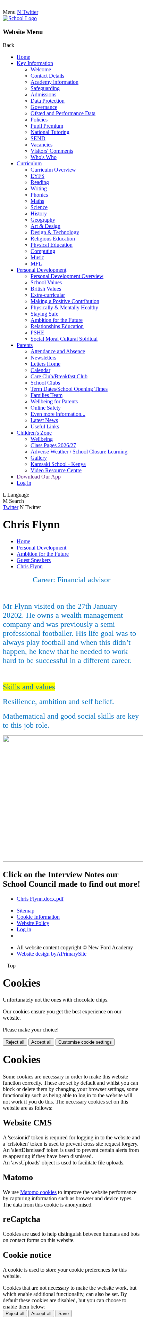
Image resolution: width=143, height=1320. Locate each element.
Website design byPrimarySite (51, 954)
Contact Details (47, 76)
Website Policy (33, 923)
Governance (44, 107)
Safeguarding (45, 88)
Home (23, 57)
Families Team (46, 395)
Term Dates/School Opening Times (69, 389)
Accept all (41, 1042)
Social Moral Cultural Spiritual (64, 339)
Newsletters (43, 358)
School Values (46, 282)
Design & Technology (55, 232)
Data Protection (48, 101)
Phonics (39, 195)
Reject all (15, 1042)
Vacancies (41, 145)
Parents (25, 345)
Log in (24, 483)
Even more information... (58, 414)
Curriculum (29, 163)
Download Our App (39, 477)
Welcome (41, 69)
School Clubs (45, 383)
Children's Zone (34, 433)
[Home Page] (20, 18)
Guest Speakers (34, 560)
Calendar (40, 370)
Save (63, 1313)
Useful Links (45, 426)
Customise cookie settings (85, 1042)
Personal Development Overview (67, 276)
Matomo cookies (38, 1192)
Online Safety (46, 408)
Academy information (54, 82)
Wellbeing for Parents (54, 401)
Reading (40, 182)
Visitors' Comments (52, 151)
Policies (39, 119)
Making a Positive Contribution (65, 301)
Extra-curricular (48, 295)
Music (37, 257)
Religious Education (53, 239)
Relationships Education (57, 326)
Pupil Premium (47, 126)
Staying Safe (44, 314)
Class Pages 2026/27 (53, 445)
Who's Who (44, 157)
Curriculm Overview (53, 170)
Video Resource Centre (56, 470)
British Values (46, 289)
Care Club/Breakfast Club (59, 376)
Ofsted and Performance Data (63, 113)
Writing (39, 188)
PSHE (37, 332)
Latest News (44, 420)
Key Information (35, 63)
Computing (43, 251)
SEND (38, 138)
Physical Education (52, 245)
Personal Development (41, 270)
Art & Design (45, 226)
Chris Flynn (30, 566)
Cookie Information (38, 917)
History (39, 213)
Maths (37, 201)
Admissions (43, 94)
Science (39, 207)
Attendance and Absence (58, 351)
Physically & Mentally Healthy (64, 307)
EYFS (37, 176)
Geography (43, 220)
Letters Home (45, 364)
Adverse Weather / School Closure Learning (79, 452)
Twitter (10, 507)
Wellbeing (42, 439)
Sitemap (25, 911)
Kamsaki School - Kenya (58, 464)
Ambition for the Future (57, 320)
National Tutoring (50, 132)
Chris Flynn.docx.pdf (40, 899)
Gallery (39, 458)
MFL (36, 264)
